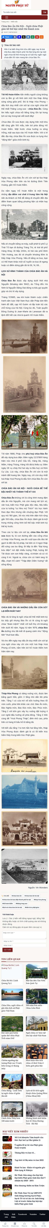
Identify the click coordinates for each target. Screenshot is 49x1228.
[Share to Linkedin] (28, 37)
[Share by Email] (41, 37)
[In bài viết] (3, 40)
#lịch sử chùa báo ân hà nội (12, 907)
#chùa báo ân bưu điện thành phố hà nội (16, 900)
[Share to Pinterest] (37, 37)
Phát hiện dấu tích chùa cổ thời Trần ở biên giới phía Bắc (35, 1063)
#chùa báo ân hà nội (32, 896)
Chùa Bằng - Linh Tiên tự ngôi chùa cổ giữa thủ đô (11, 1093)
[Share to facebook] (15, 37)
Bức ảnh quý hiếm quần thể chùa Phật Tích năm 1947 (10, 1036)
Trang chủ (5, 22)
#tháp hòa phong (40, 900)
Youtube (33, 1214)
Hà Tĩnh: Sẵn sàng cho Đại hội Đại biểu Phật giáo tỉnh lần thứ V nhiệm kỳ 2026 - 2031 (30, 1178)
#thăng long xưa (21, 903)
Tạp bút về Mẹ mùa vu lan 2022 (29, 1160)
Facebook (22, 1214)
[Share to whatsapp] (33, 37)
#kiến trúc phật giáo (32, 907)
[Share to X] (24, 37)
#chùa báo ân (17, 896)
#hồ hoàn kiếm (7, 903)
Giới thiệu (13, 1215)
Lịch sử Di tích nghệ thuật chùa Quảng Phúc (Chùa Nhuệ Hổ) (36, 1093)
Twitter (42, 1214)
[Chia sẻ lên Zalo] (19, 37)
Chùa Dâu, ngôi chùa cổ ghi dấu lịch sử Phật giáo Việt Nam (12, 1008)
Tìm (44, 12)
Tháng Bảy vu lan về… (25, 1152)
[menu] (7, 17)
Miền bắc (14, 22)
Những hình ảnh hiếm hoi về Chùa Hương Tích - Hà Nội (36, 1121)
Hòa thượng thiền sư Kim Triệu (29, 1185)
